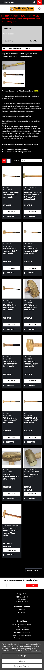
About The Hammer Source (22, 635)
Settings (22, 655)
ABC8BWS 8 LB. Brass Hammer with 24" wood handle (11, 476)
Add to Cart (11, 211)
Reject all (22, 661)
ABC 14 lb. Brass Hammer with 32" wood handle (10, 307)
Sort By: (16, 160)
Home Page (22, 627)
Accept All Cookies (22, 666)
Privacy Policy (36, 650)
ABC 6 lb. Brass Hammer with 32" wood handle (10, 420)
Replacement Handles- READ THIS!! (16, 16)
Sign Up (24, 612)
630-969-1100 (8, 2)
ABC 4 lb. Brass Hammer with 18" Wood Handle (10, 363)
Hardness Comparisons (22, 632)
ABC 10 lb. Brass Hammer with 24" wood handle (10, 251)
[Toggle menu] (3, 9)
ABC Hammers (7, 187)
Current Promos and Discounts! (22, 624)
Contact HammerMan (22, 630)
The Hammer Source (30, 187)
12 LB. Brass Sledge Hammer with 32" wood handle (11, 194)
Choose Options (32, 493)
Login (18, 612)
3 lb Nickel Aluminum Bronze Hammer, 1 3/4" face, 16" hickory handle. (32, 195)
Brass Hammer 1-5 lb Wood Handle (32, 475)
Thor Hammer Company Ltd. (11, 526)
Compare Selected (33, 570)
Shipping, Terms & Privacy (22, 638)
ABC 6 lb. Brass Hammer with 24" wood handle (31, 363)
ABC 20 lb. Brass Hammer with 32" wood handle (31, 307)
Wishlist (22, 610)
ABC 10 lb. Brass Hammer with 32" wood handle (31, 251)
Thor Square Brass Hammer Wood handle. (10, 533)
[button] (22, 41)
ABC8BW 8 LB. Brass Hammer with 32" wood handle (32, 420)
